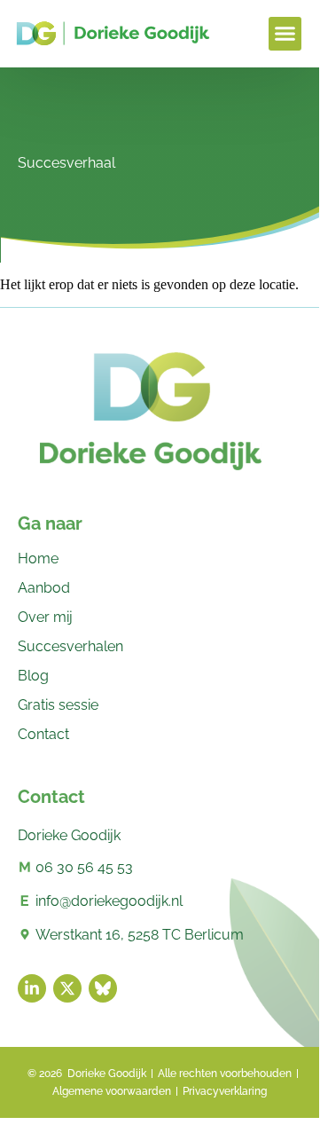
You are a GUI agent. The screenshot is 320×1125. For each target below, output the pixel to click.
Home (38, 558)
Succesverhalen (70, 646)
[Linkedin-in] (32, 988)
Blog (33, 675)
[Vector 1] (103, 988)
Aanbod (44, 587)
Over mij (45, 617)
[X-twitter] (67, 988)
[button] (285, 34)
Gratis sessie (58, 704)
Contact (43, 734)
